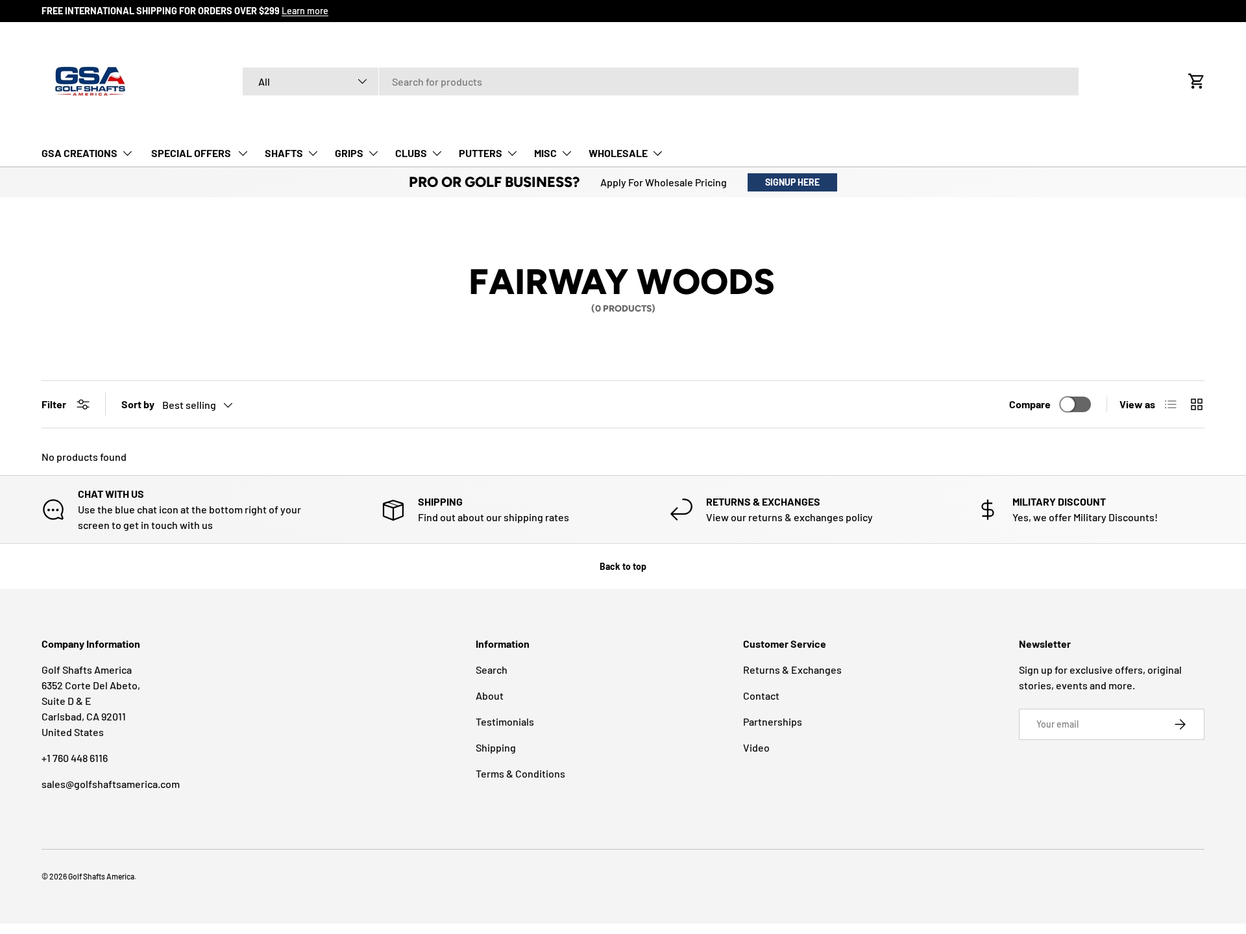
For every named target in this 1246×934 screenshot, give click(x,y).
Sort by (137, 404)
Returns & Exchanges (792, 669)
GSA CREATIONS (79, 153)
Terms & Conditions (520, 773)
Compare (1030, 404)
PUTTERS (480, 153)
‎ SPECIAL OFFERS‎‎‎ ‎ (191, 153)
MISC (545, 153)
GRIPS (349, 153)
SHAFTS (284, 153)
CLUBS (411, 153)
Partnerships (772, 721)
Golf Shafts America (101, 876)
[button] (1196, 81)
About (490, 695)
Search (491, 669)
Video (756, 747)
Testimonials (505, 721)
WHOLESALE (618, 153)
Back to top (623, 566)
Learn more (305, 10)
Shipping (496, 747)
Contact (761, 695)
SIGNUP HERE (792, 182)
